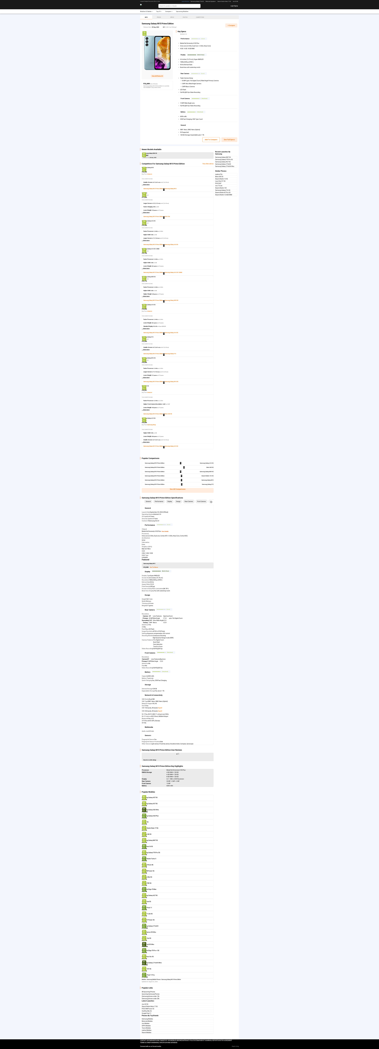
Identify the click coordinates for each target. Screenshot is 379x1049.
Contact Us (144, 1040)
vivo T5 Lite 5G (146, 901)
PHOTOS (185, 17)
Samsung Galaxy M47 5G (150, 840)
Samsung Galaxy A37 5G (150, 803)
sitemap (197, 1040)
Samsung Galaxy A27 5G (150, 895)
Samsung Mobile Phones (154, 979)
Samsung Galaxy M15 (148, 167)
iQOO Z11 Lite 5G (147, 914)
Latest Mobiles (185, 1)
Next (170, 54)
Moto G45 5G (145, 386)
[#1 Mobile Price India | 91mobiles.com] (146, 6)
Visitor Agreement (225, 1040)
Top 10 (166, 1040)
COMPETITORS (200, 17)
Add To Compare (211, 140)
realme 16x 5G (146, 938)
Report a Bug (235, 1046)
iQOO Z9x (144, 193)
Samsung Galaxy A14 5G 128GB (150, 249)
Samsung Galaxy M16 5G (149, 358)
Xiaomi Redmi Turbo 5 (149, 858)
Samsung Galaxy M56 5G (150, 153)
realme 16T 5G (146, 969)
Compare (151, 1040)
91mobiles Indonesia (176, 1040)
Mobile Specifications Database (165, 1042)
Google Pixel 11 (147, 907)
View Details (165, 531)
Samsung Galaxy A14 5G (148, 304)
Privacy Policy (189, 1040)
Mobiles (144, 979)
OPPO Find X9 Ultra (148, 944)
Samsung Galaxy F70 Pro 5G (151, 852)
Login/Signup (234, 6)
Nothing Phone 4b (147, 865)
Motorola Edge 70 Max (149, 889)
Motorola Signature (211, 1)
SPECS (172, 17)
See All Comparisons (177, 489)
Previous (158, 54)
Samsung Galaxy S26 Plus (150, 816)
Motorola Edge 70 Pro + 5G (150, 950)
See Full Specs (229, 140)
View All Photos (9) (157, 76)
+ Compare (231, 25)
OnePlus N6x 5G (147, 877)
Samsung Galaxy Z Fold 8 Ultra (152, 963)
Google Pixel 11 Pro (148, 975)
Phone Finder (159, 1040)
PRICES (159, 17)
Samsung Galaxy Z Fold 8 (197, 1)
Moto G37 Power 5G (148, 920)
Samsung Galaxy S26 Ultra (150, 810)
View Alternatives (208, 164)
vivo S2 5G (235, 1)
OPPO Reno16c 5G (148, 956)
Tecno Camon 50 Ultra (149, 932)
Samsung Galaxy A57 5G (150, 797)
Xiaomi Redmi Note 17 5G (224, 1)
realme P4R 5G (146, 883)
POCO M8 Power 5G (148, 871)
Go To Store (154, 567)
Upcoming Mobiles (182, 11)
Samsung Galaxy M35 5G (149, 276)
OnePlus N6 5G (146, 834)
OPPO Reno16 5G (147, 846)
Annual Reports (212, 1040)
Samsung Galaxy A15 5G (148, 418)
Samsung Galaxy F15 (147, 337)
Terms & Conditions (147, 1042)
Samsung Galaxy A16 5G (148, 221)
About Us (203, 1040)
